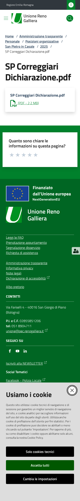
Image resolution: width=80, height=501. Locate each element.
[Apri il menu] (6, 18)
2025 (44, 46)
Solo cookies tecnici (40, 451)
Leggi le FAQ (15, 237)
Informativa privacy (19, 268)
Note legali (13, 273)
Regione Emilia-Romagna (19, 5)
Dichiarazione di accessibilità (26, 278)
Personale (12, 41)
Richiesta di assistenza (22, 252)
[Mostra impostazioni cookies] (76, 251)
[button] (70, 18)
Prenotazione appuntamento (26, 242)
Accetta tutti (40, 465)
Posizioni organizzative (42, 41)
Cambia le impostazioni (40, 478)
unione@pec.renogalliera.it (25, 331)
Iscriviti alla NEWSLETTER (24, 363)
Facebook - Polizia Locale (23, 380)
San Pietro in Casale (19, 46)
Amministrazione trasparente (41, 36)
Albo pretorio (15, 286)
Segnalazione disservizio (23, 247)
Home (9, 36)
